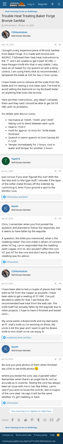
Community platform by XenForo (29, 441)
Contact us (7, 434)
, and (18, 337)
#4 (60, 283)
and (17, 197)
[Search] (59, 4)
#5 (60, 359)
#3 (60, 218)
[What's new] (52, 4)
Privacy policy (40, 434)
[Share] (55, 45)
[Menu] (5, 4)
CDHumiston (10, 25)
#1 (60, 44)
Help (52, 434)
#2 (60, 171)
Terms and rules (23, 434)
